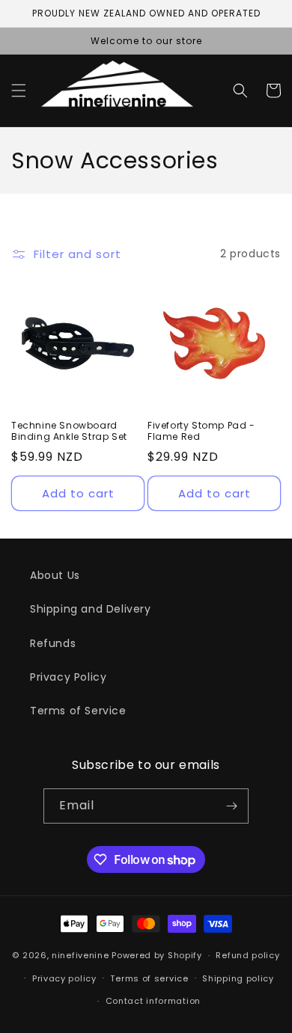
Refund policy (247, 955)
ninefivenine (80, 955)
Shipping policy (238, 978)
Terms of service (149, 978)
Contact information (153, 1001)
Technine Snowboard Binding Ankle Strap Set (69, 431)
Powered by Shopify (157, 955)
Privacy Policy (68, 676)
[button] (18, 90)
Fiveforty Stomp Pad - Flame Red (201, 431)
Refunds (53, 643)
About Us (55, 575)
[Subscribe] (231, 806)
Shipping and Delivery (90, 608)
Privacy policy (64, 978)
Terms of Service (78, 710)
